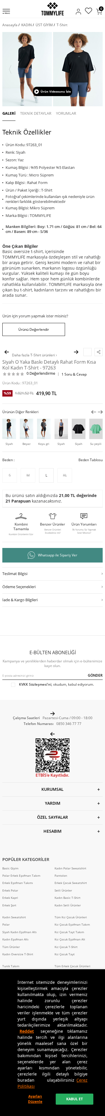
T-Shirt (62, 24)
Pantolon (61, 876)
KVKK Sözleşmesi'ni (35, 684)
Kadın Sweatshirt (14, 917)
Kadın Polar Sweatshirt (70, 868)
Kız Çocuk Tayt (65, 954)
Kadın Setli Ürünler (68, 905)
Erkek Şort (9, 905)
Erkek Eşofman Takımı (17, 883)
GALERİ (8, 113)
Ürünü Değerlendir (33, 329)
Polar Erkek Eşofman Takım (21, 876)
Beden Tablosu (90, 460)
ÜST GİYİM (44, 24)
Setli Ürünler (63, 890)
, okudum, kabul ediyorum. (56, 684)
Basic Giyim (10, 868)
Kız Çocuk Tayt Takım (69, 932)
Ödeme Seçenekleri (19, 586)
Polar (6, 924)
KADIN (26, 24)
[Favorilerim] (88, 11)
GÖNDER (95, 675)
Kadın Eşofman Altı (15, 939)
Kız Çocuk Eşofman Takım (72, 924)
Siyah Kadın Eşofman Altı (19, 932)
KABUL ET (74, 1098)
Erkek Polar (10, 890)
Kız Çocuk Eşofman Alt (70, 939)
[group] (27, 69)
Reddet (27, 1031)
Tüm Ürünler (11, 947)
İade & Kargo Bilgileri (20, 599)
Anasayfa (10, 24)
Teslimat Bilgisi (14, 573)
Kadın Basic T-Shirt (67, 898)
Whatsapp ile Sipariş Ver (57, 555)
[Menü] (6, 11)
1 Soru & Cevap (74, 374)
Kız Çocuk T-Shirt (66, 947)
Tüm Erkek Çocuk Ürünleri (72, 966)
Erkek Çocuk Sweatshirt (71, 883)
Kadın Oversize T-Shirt (17, 954)
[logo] (52, 8)
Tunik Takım (10, 966)
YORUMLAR (66, 113)
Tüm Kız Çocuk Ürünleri (71, 917)
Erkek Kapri (10, 898)
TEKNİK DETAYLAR (35, 113)
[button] (10, 69)
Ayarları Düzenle (35, 1099)
